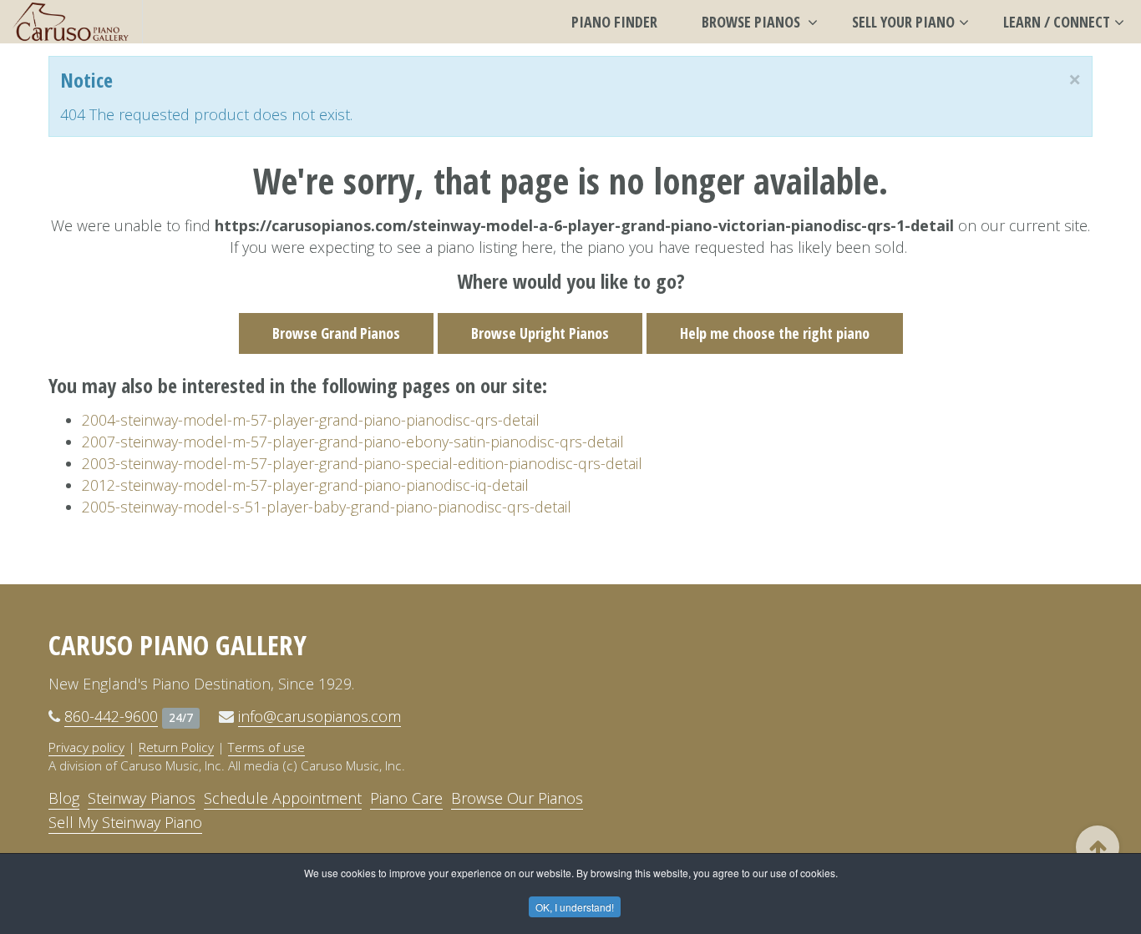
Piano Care (406, 798)
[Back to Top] (1097, 847)
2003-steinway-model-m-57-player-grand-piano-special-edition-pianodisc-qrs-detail (362, 463)
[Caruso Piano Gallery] (71, 21)
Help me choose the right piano (775, 333)
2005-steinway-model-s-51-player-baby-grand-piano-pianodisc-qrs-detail (326, 507)
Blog (63, 798)
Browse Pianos (753, 22)
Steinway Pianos (141, 798)
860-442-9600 (111, 716)
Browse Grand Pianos (336, 333)
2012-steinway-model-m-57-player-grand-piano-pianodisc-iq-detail (305, 485)
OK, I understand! (574, 907)
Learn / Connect (1056, 22)
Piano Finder (614, 22)
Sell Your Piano (903, 22)
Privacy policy (86, 747)
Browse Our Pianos (517, 798)
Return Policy (176, 747)
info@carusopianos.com (319, 716)
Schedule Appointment (283, 798)
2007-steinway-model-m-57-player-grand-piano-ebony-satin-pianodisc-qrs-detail (353, 442)
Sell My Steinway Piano (125, 822)
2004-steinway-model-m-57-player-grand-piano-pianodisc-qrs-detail (311, 420)
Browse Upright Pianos (540, 333)
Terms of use (266, 747)
